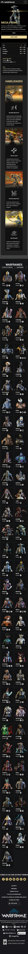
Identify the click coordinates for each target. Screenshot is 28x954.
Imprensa (14, 888)
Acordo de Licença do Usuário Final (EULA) (14, 897)
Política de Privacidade (14, 894)
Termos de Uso (14, 891)
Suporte (14, 885)
